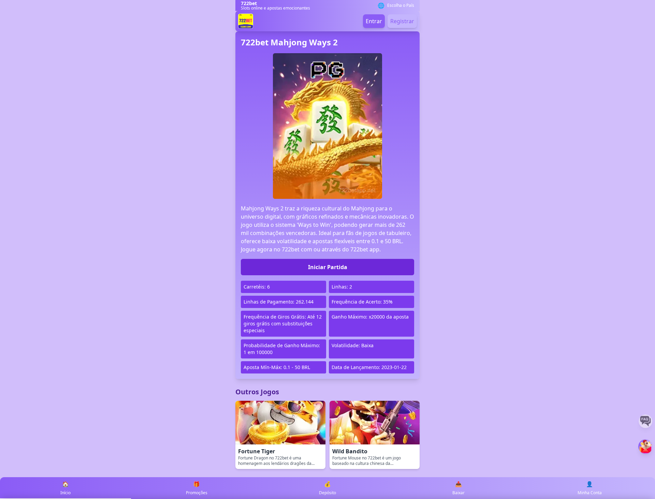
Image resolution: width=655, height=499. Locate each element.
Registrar (402, 21)
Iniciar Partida (327, 267)
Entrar (374, 21)
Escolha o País (400, 5)
